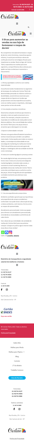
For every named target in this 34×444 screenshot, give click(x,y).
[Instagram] (10, 232)
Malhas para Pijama (15, 352)
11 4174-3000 (5, 286)
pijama (16, 236)
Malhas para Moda (17, 347)
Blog (17, 356)
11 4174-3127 (6, 272)
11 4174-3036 (6, 274)
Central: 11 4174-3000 (17, 10)
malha (10, 236)
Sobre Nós (17, 343)
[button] (17, 23)
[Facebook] (6, 232)
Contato (17, 361)
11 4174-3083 (6, 277)
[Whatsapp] (3, 232)
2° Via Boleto (17, 365)
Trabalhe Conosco (17, 370)
